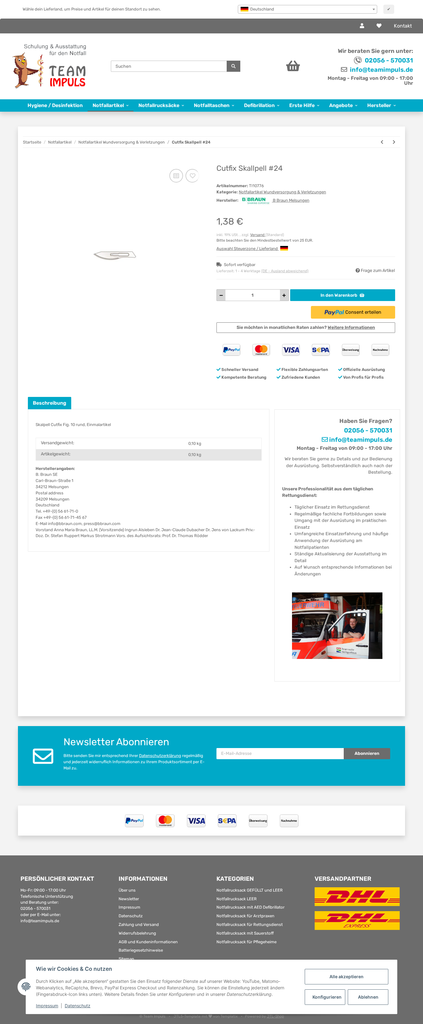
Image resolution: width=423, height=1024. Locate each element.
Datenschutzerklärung (160, 755)
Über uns (127, 890)
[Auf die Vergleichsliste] (176, 176)
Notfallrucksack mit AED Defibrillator (250, 907)
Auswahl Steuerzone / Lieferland (247, 248)
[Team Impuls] (49, 66)
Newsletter (129, 899)
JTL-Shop (275, 1016)
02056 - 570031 (389, 60)
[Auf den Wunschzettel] (192, 176)
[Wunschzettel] (379, 26)
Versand (257, 235)
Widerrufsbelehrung (137, 933)
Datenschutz (131, 916)
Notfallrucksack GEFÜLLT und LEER (249, 890)
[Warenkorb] (277, 66)
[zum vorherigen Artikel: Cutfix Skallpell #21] (382, 142)
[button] (362, 26)
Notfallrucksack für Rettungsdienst (249, 924)
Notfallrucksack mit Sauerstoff (245, 933)
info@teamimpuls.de (381, 69)
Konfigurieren (327, 997)
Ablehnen (368, 997)
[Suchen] (233, 66)
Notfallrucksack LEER (236, 899)
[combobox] (307, 9)
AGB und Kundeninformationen (148, 942)
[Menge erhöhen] (284, 295)
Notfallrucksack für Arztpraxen (245, 916)
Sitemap (126, 959)
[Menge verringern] (221, 295)
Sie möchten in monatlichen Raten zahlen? (306, 327)
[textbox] (307, 9)
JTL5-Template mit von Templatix (206, 1016)
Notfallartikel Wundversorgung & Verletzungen (282, 192)
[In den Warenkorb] (32, 161)
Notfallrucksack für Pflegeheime (246, 942)
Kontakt (403, 26)
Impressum (129, 907)
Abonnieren (367, 753)
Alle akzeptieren (346, 976)
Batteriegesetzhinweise (141, 950)
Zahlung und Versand (139, 924)
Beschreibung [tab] (49, 403)
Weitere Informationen (351, 327)
